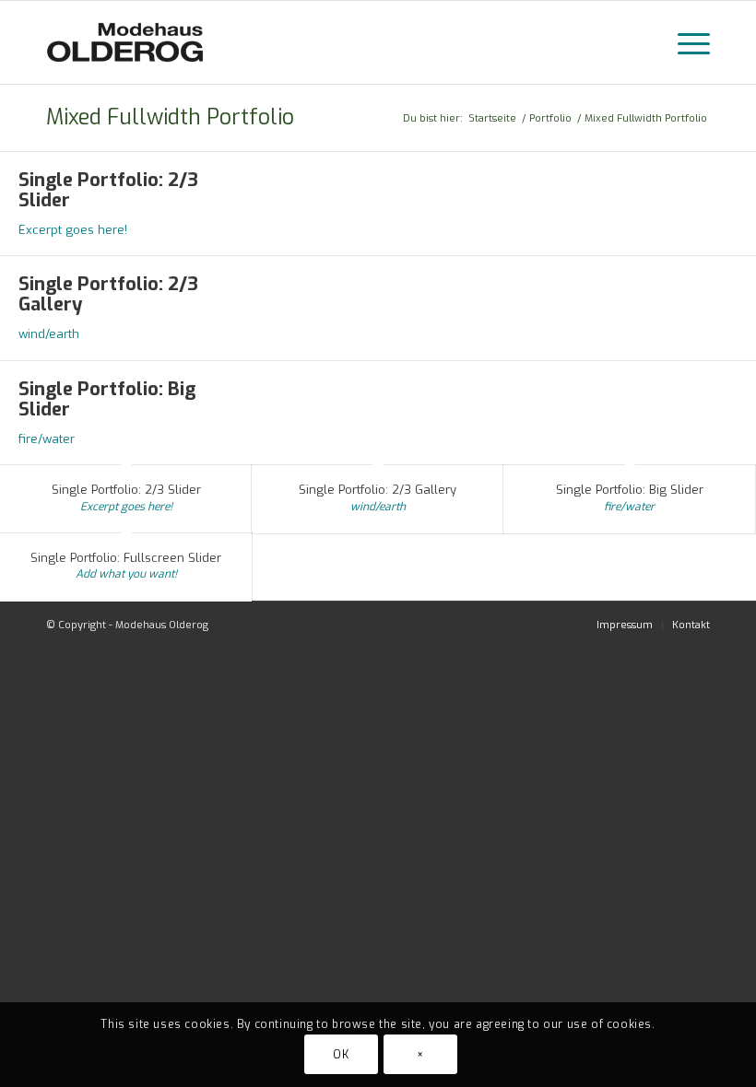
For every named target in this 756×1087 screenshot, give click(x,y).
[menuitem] (624, 625)
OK (340, 1054)
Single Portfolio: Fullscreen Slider (125, 558)
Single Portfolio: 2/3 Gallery (108, 294)
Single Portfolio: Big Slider (106, 399)
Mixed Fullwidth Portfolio (170, 117)
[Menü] (684, 42)
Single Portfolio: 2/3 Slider (108, 190)
